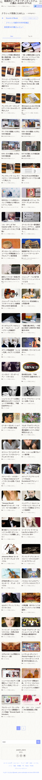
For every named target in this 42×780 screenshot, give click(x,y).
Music (27, 766)
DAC (31, 763)
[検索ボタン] (1, 2)
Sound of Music (12, 18)
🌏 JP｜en (38, 6)
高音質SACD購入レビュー (14, 27)
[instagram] (21, 755)
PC (23, 766)
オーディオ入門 (8, 763)
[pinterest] (24, 755)
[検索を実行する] (38, 742)
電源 (14, 766)
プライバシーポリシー (21, 768)
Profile (31, 766)
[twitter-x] (17, 755)
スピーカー (16, 763)
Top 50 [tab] (30, 36)
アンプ (22, 763)
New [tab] (11, 36)
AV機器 (19, 766)
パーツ (10, 766)
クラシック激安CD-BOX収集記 (17, 22)
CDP (27, 763)
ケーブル (36, 763)
